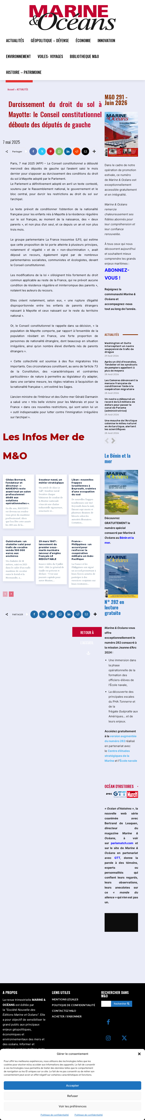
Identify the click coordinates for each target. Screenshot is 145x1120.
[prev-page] (5, 594)
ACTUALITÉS (22, 89)
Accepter (72, 1085)
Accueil (11, 89)
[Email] (85, 151)
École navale (128, 760)
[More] (94, 151)
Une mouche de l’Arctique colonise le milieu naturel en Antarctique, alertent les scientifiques (121, 425)
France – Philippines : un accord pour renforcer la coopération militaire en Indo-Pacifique (83, 550)
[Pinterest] (50, 151)
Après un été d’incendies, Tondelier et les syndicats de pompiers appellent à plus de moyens (121, 366)
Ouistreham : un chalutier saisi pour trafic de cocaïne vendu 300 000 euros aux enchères (18, 548)
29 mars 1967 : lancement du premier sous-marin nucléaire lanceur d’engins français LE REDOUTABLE (50, 550)
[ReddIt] (76, 151)
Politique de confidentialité (55, 1114)
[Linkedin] (68, 151)
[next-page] (11, 594)
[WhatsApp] (59, 151)
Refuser (72, 1096)
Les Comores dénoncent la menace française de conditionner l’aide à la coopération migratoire (121, 385)
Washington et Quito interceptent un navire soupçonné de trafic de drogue (119, 347)
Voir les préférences (72, 1106)
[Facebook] (33, 151)
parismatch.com (122, 843)
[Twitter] (42, 151)
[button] (139, 1054)
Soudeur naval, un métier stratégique (51, 481)
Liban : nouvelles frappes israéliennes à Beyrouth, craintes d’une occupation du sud (84, 487)
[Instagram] (108, 1038)
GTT (117, 858)
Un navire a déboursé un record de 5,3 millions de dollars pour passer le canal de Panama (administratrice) (120, 405)
